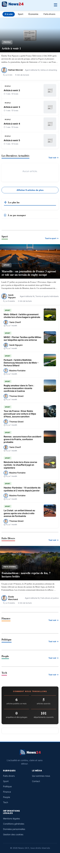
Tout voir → (53, 157)
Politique (7, 786)
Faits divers (49, 14)
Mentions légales (11, 818)
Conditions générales (13, 823)
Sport (20, 14)
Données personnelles (14, 829)
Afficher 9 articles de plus (30, 190)
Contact (36, 781)
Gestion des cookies (13, 834)
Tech (5, 802)
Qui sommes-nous (41, 776)
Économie (33, 14)
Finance (7, 791)
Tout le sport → (51, 238)
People (6, 797)
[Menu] (55, 4)
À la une (9, 14)
